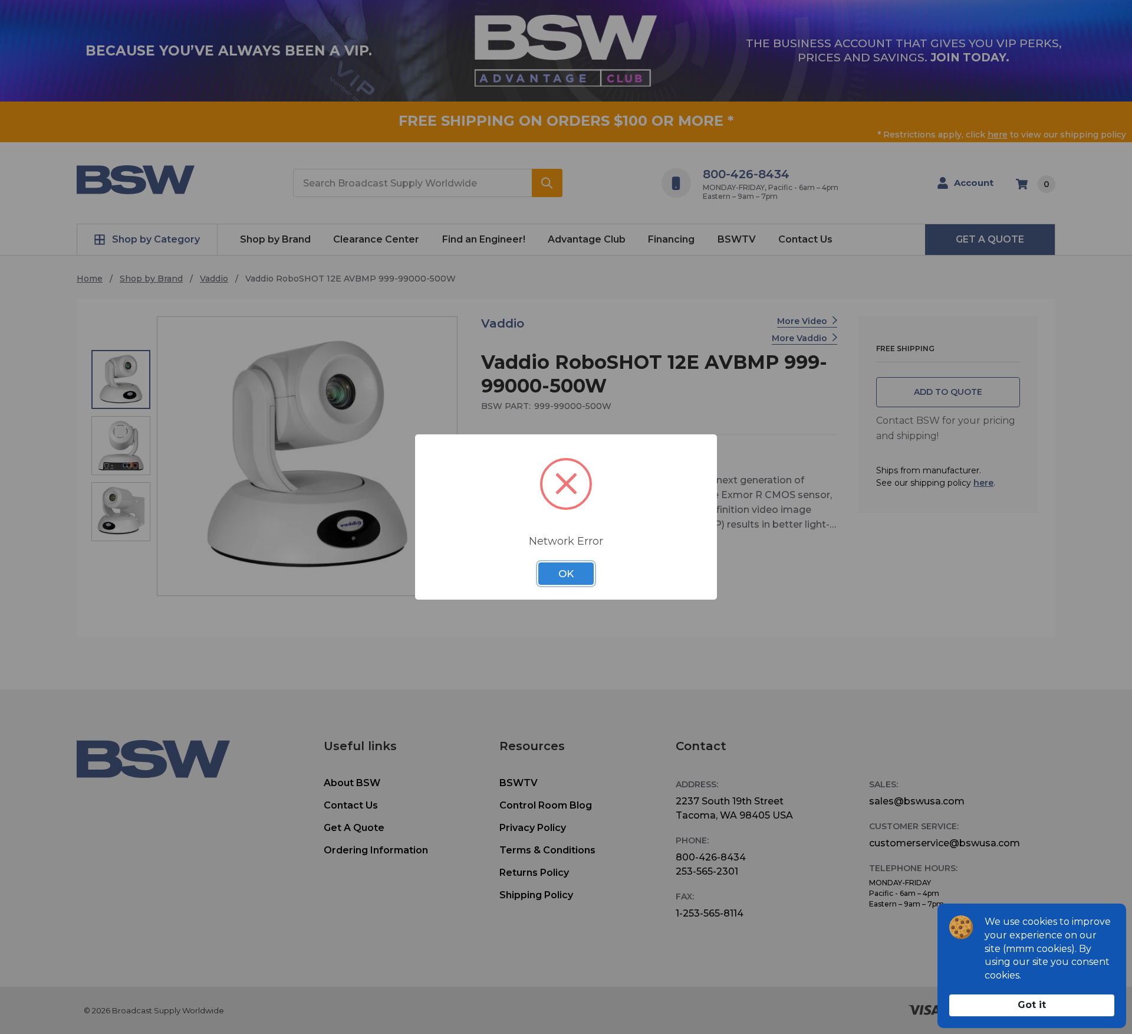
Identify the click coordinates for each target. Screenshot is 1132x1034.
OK (566, 574)
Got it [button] (1032, 1004)
